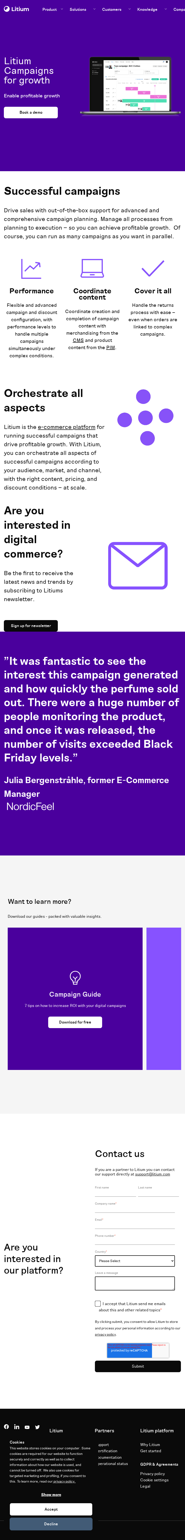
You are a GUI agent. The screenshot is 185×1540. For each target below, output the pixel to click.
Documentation (108, 1457)
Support (102, 1444)
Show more (51, 1494)
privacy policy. (64, 1481)
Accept (51, 1509)
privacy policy (105, 1334)
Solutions (78, 9)
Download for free (75, 1022)
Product (50, 9)
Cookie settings (154, 1480)
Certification (106, 1451)
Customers (111, 9)
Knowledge (147, 9)
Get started (150, 1451)
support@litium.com (152, 1174)
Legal (145, 1486)
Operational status (111, 1463)
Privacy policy (152, 1474)
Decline (51, 1524)
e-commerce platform (66, 427)
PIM (110, 347)
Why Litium (150, 1444)
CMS (78, 340)
